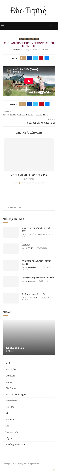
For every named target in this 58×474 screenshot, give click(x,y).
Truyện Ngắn (12, 432)
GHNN (30, 248)
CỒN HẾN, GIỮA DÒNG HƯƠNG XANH (36, 262)
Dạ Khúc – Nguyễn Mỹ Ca (33, 294)
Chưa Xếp (10, 375)
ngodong (31, 281)
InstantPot (11, 400)
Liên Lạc (51, 469)
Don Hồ (31, 234)
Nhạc (8, 413)
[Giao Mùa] (11, 248)
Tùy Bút (9, 438)
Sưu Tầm (10, 419)
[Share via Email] (47, 58)
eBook (9, 382)
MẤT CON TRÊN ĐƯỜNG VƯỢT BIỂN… (36, 229)
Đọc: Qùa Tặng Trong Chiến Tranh (38, 278)
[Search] (55, 26)
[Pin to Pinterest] (41, 58)
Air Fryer (10, 363)
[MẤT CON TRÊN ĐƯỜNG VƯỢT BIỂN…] (11, 232)
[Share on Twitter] (35, 58)
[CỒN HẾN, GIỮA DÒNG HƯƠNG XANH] (11, 265)
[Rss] (47, 26)
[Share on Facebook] (29, 58)
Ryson (19, 49)
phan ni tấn (32, 267)
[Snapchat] (44, 26)
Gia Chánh (11, 388)
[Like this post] (23, 58)
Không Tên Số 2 (15, 347)
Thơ (7, 425)
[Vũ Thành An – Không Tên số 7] (29, 154)
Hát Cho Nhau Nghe (16, 394)
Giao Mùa (26, 245)
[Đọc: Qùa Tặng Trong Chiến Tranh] (11, 281)
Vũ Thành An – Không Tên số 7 (29, 175)
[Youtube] (42, 26)
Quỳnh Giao (32, 297)
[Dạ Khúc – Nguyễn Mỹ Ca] (11, 298)
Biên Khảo (11, 369)
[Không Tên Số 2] (29, 337)
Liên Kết (10, 407)
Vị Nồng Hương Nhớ (16, 444)
